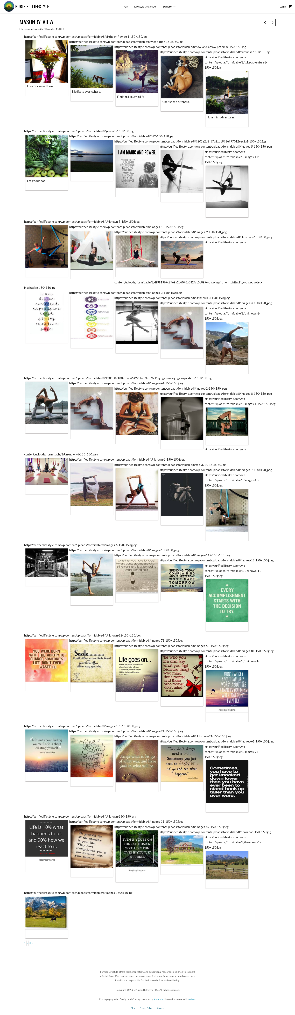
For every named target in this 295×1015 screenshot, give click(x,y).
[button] (290, 6)
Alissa (192, 999)
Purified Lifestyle (32, 6)
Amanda (158, 999)
